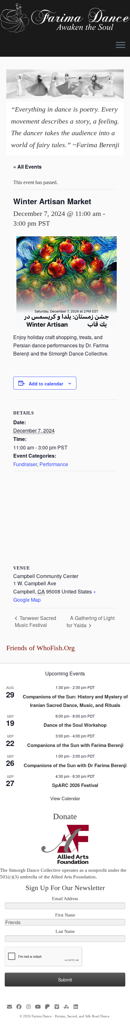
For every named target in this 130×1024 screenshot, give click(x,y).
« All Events (27, 166)
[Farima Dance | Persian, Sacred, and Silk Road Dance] (65, 17)
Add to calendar (46, 383)
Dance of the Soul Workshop (75, 724)
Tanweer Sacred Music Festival (35, 621)
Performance (53, 464)
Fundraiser (25, 464)
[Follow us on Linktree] (68, 1007)
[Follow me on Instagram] (30, 1007)
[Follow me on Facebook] (20, 1007)
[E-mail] (11, 1007)
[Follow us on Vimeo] (58, 1007)
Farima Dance (42, 1016)
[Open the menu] (120, 45)
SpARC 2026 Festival (75, 785)
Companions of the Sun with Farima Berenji (75, 745)
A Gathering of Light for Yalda (91, 621)
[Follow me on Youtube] (39, 1007)
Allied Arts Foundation (73, 876)
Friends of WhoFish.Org (40, 648)
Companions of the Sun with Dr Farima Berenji (75, 765)
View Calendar (65, 798)
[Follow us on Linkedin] (77, 1007)
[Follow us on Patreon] (49, 1007)
